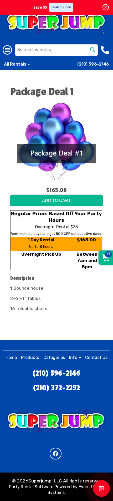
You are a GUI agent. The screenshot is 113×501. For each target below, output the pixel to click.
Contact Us (96, 357)
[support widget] (101, 488)
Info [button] (73, 357)
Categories (54, 357)
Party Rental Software (31, 486)
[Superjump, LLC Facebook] (55, 453)
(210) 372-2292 (56, 388)
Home (11, 357)
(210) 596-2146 (93, 64)
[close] (105, 7)
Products (30, 357)
